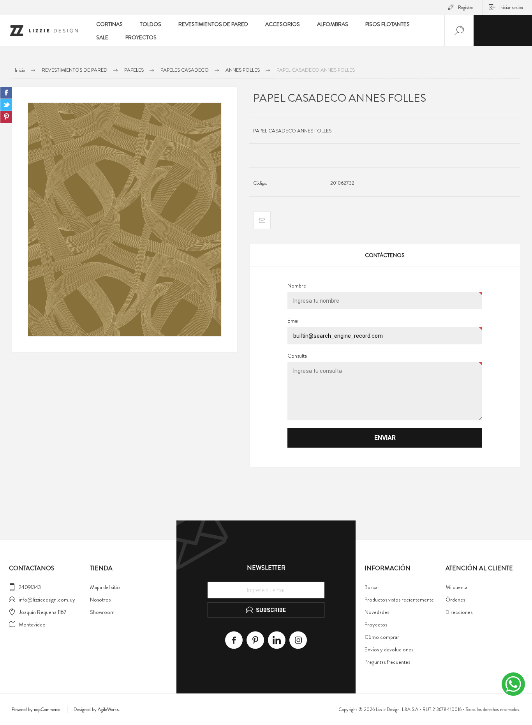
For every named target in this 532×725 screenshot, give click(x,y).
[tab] (384, 255)
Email (293, 320)
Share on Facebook (6, 93)
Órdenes (455, 599)
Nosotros (100, 599)
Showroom (102, 612)
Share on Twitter (6, 105)
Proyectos (376, 624)
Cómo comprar (382, 637)
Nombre (296, 285)
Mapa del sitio (105, 587)
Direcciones (459, 612)
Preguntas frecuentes (387, 662)
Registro (465, 7)
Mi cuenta (456, 587)
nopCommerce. (48, 709)
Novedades (377, 612)
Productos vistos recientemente (399, 599)
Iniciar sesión (511, 7)
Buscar (372, 587)
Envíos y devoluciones (389, 649)
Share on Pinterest (6, 117)
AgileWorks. (109, 709)
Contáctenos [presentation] (385, 255)
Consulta (297, 355)
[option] (125, 219)
